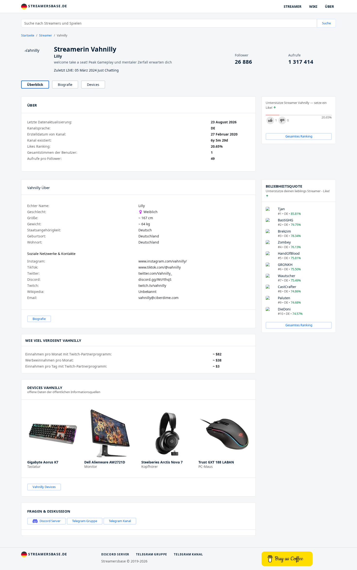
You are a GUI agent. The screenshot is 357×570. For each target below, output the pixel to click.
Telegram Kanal (120, 521)
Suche (326, 23)
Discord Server (50, 521)
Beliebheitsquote (284, 186)
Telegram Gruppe (84, 521)
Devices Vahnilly (44, 387)
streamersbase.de (47, 6)
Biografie (65, 84)
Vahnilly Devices (44, 487)
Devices (93, 84)
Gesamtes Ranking (298, 136)
